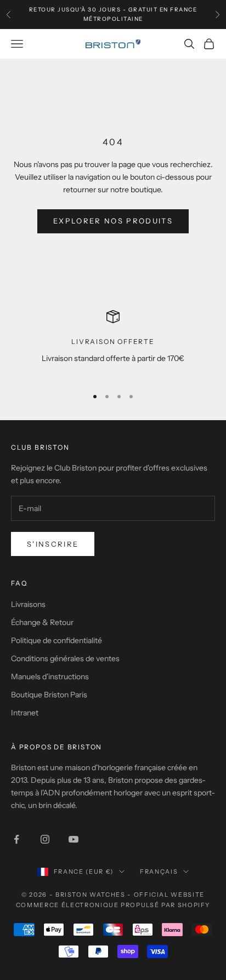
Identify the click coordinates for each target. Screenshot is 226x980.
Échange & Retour (42, 622)
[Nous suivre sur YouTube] (73, 839)
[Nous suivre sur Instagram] (44, 839)
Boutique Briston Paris (49, 695)
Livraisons (28, 604)
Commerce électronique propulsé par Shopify (113, 905)
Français (159, 871)
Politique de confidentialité (56, 640)
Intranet (24, 713)
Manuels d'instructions (50, 676)
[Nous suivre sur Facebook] (16, 839)
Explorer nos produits (113, 220)
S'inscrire (52, 544)
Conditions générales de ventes (65, 658)
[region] (113, 343)
